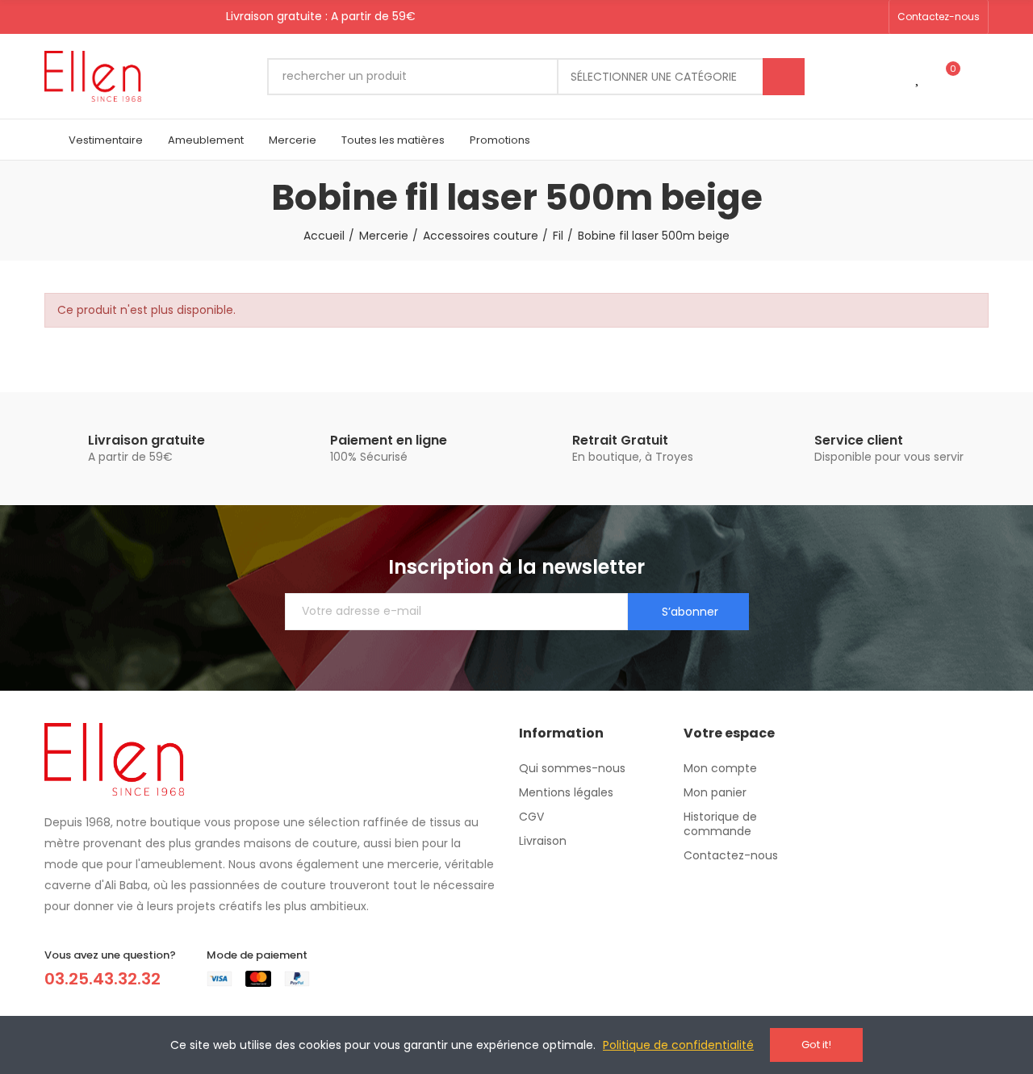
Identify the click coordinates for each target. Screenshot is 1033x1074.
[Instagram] (872, 17)
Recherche (784, 76)
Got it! (816, 1044)
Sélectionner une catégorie (654, 77)
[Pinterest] (846, 17)
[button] (939, 17)
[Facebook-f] (820, 17)
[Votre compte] (980, 76)
